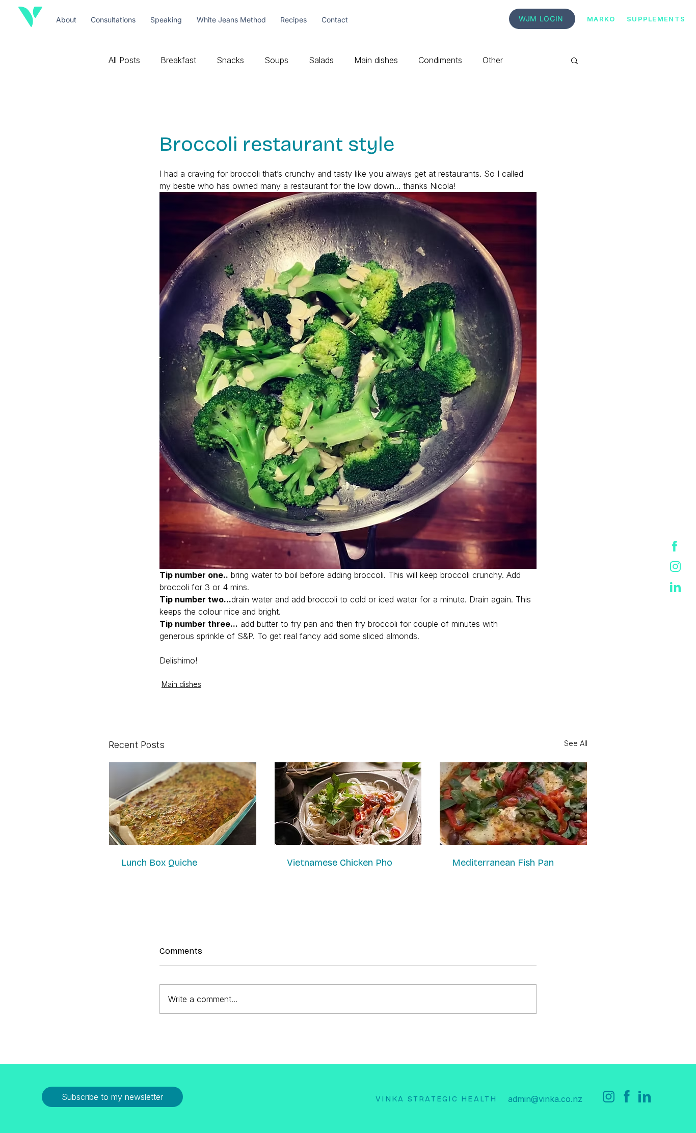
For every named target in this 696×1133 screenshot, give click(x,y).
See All (575, 743)
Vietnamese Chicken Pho (339, 862)
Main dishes (376, 60)
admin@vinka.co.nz (545, 1099)
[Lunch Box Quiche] (182, 803)
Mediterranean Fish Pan (503, 862)
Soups (276, 60)
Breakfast (178, 60)
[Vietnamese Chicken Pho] (348, 803)
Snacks (230, 60)
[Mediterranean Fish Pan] (513, 803)
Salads (321, 60)
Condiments (440, 60)
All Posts (124, 60)
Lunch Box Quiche (159, 862)
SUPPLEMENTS (656, 19)
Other (493, 60)
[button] (574, 60)
